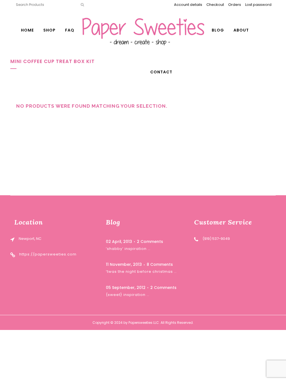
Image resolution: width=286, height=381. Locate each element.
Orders (234, 4)
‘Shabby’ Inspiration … (128, 248)
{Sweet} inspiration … (127, 294)
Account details (188, 4)
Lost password (258, 4)
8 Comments (160, 264)
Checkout (215, 4)
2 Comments (150, 241)
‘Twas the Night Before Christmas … (141, 271)
